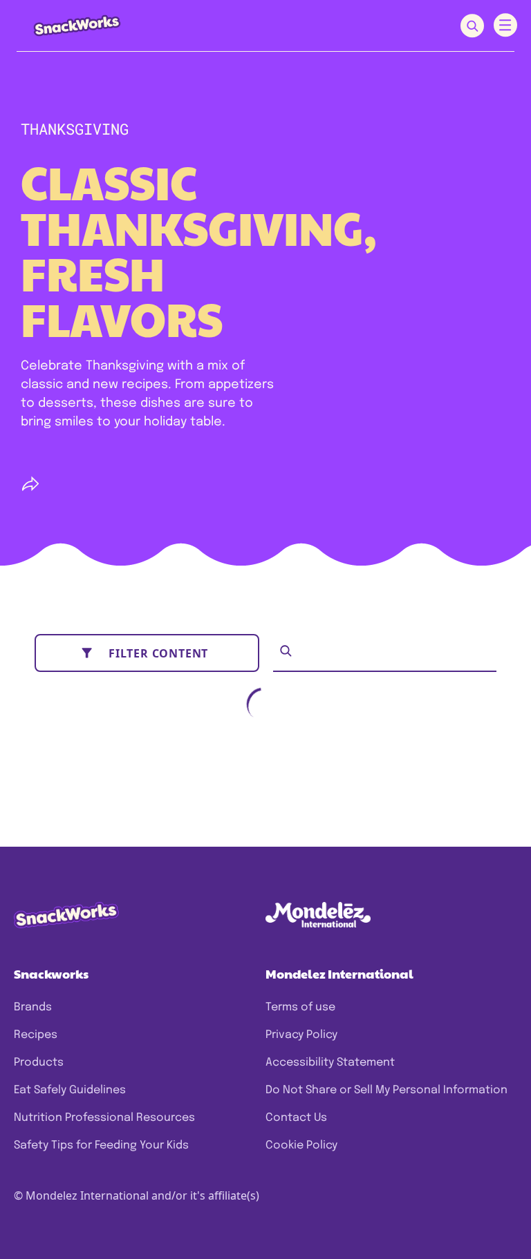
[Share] (30, 484)
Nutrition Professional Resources (104, 1118)
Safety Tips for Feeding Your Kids (101, 1145)
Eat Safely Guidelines (70, 1090)
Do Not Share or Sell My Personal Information (386, 1090)
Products (39, 1062)
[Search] (286, 651)
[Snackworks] (67, 25)
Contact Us (296, 1118)
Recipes (35, 1035)
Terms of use (300, 1007)
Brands (33, 1007)
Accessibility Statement (330, 1062)
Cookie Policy (301, 1145)
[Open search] (472, 26)
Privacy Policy (301, 1035)
